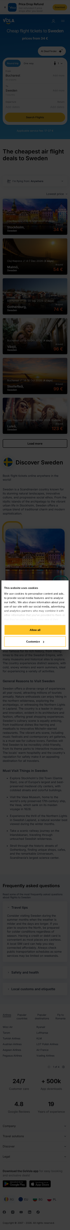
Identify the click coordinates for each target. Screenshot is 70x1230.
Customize (33, 641)
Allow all (35, 629)
